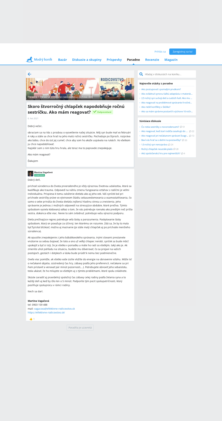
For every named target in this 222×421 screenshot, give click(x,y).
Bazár (62, 60)
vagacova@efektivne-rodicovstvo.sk (54, 308)
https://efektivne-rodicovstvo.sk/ (46, 312)
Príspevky (114, 60)
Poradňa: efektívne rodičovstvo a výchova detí (66, 96)
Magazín (171, 60)
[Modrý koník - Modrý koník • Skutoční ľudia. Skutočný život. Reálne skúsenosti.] (39, 60)
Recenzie (152, 60)
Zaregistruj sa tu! (183, 51)
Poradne (133, 60)
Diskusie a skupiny (86, 60)
